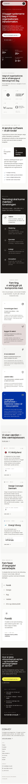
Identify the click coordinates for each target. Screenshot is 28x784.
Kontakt (3, 759)
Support (4, 757)
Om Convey (4, 755)
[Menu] (23, 3)
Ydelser (3, 745)
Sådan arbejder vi (6, 753)
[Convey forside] (6, 3)
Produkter (4, 747)
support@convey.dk (8, 768)
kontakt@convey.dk (11, 715)
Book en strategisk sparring (10, 35)
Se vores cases (7, 40)
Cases (3, 751)
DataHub (4, 749)
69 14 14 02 (6, 682)
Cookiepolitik (4, 778)
